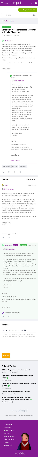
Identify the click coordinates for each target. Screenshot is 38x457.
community (7, 427)
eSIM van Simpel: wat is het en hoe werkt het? (16, 370)
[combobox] (19, 15)
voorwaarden (8, 445)
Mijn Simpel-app (9, 436)
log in (32, 3)
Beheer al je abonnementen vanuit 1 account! (16, 391)
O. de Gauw (8, 40)
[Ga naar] (3, 15)
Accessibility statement (26, 415)
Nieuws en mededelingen (10, 372)
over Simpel (8, 424)
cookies (6, 442)
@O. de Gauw (19, 81)
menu (6, 3)
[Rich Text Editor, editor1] (19, 342)
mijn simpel (6, 166)
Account (15, 166)
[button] (2, 10)
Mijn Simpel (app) (8, 21)
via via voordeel (9, 430)
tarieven (6, 433)
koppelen (23, 166)
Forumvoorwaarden (11, 415)
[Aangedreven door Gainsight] (19, 411)
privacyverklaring (9, 439)
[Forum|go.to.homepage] (10, 9)
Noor (6, 185)
